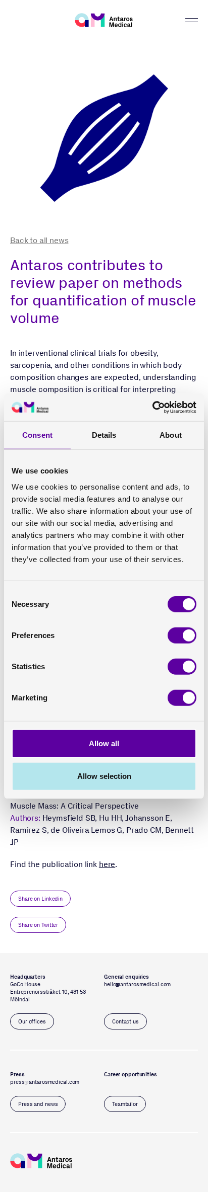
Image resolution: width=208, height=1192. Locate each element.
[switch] (182, 635)
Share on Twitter (38, 925)
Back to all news (39, 240)
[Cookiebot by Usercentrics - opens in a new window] (152, 407)
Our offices (32, 1021)
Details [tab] (104, 435)
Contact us (125, 1021)
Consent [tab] (37, 435)
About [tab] (171, 435)
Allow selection (104, 776)
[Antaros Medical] (104, 20)
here (107, 864)
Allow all (104, 743)
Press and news (38, 1104)
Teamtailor (125, 1104)
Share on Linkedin (40, 899)
